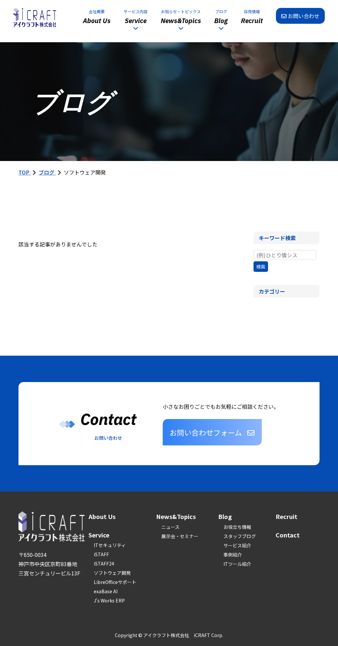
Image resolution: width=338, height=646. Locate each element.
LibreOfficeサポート (115, 582)
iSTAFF (101, 554)
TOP (24, 172)
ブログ (47, 172)
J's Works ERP (109, 600)
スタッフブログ (239, 536)
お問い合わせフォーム (206, 432)
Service (98, 535)
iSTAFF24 (104, 563)
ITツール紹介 (237, 564)
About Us (102, 516)
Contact (288, 535)
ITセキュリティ (110, 545)
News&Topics (176, 516)
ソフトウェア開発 (112, 572)
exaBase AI (106, 591)
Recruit (286, 516)
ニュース (170, 527)
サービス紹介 (237, 545)
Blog (225, 516)
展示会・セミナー (179, 536)
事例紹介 (232, 554)
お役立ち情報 (237, 527)
